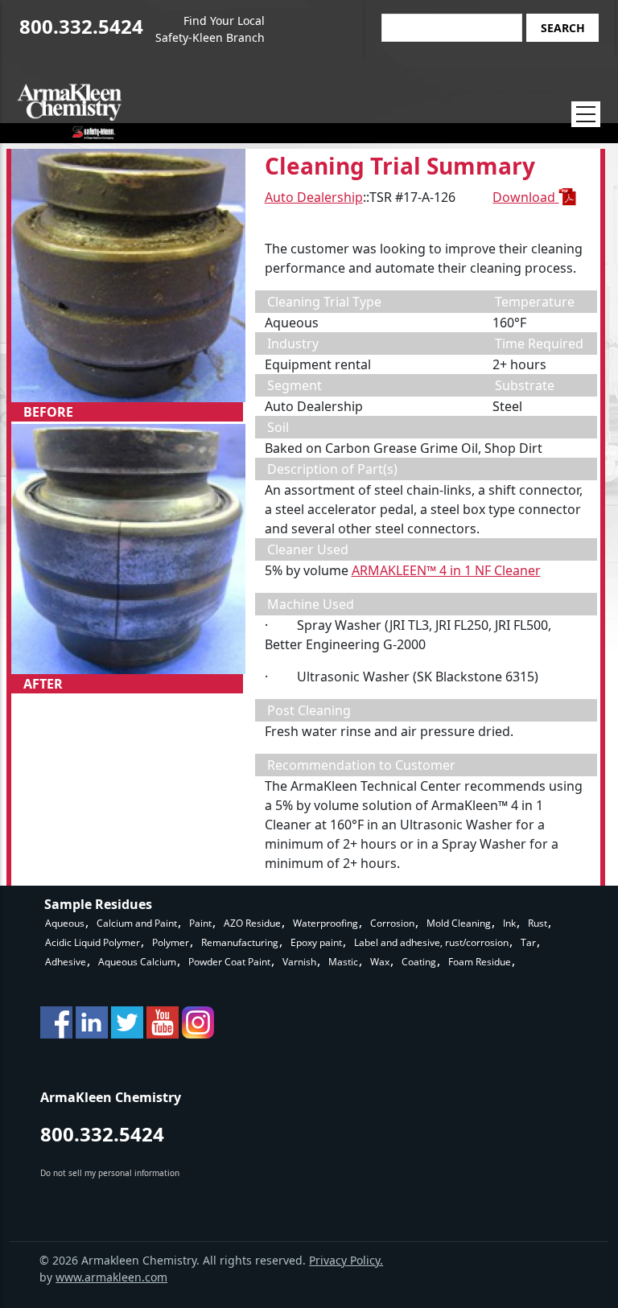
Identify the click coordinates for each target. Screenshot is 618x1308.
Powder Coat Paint (229, 962)
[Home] (70, 111)
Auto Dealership (314, 197)
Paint (200, 923)
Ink (509, 923)
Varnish (299, 962)
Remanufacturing (239, 942)
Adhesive (65, 962)
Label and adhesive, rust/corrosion (431, 942)
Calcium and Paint (137, 923)
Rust (537, 923)
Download (525, 197)
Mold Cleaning (458, 923)
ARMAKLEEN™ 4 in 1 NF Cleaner (446, 570)
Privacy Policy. (346, 1260)
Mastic (343, 962)
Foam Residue (479, 962)
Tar (528, 942)
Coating (419, 962)
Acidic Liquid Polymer (92, 942)
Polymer (170, 942)
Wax (379, 962)
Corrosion (392, 923)
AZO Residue (252, 923)
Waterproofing (325, 923)
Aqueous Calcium (137, 962)
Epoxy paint (316, 942)
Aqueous (64, 923)
